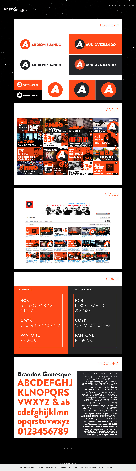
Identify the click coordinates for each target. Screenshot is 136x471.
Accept (101, 467)
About (110, 5)
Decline (109, 467)
